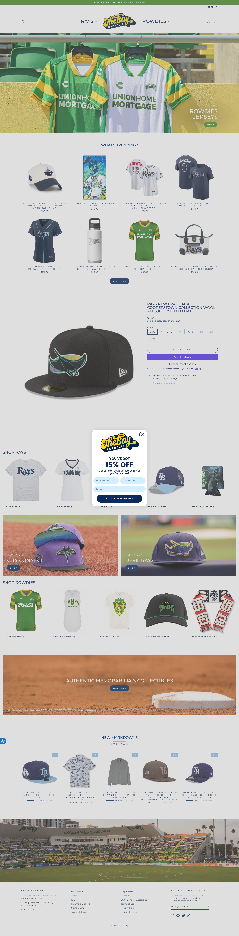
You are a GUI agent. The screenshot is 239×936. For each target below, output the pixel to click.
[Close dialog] (142, 434)
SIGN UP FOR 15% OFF (119, 498)
